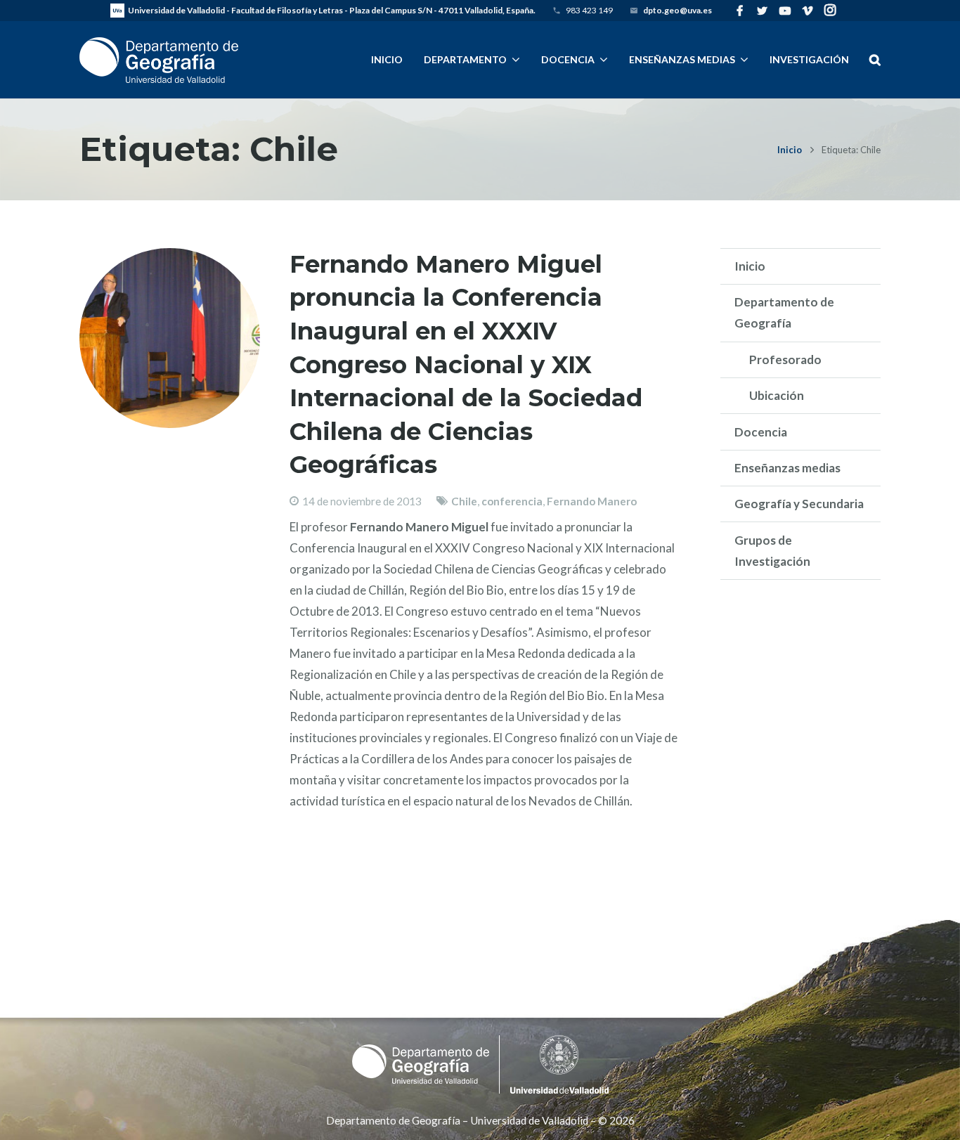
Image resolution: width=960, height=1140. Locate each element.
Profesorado (785, 359)
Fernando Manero (592, 501)
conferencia (512, 501)
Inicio (789, 149)
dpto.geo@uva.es (677, 10)
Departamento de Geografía (784, 312)
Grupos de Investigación (772, 551)
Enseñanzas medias (787, 467)
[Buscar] (875, 60)
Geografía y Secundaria (799, 503)
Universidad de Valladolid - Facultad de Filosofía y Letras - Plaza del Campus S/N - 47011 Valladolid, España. (332, 10)
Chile (464, 501)
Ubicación (776, 395)
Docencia (760, 432)
